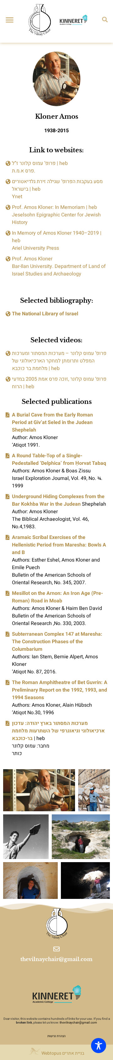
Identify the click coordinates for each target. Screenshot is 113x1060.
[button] (9, 20)
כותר (17, 753)
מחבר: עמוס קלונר (30, 746)
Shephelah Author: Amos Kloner (59, 504)
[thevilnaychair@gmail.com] (56, 949)
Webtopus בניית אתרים (62, 1053)
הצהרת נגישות (56, 1036)
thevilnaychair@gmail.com (56, 959)
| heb (58, 731)
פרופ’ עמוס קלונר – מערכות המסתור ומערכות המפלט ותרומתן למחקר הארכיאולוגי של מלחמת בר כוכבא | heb (59, 361)
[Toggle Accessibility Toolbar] (98, 1045)
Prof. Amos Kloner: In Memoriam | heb (54, 207)
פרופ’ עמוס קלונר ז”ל (34, 163)
